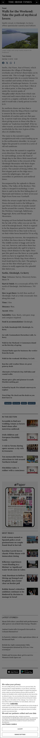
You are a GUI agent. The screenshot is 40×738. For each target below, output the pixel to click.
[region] (20, 708)
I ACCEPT (20, 729)
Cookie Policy (14, 703)
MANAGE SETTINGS (20, 734)
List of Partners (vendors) (9, 724)
